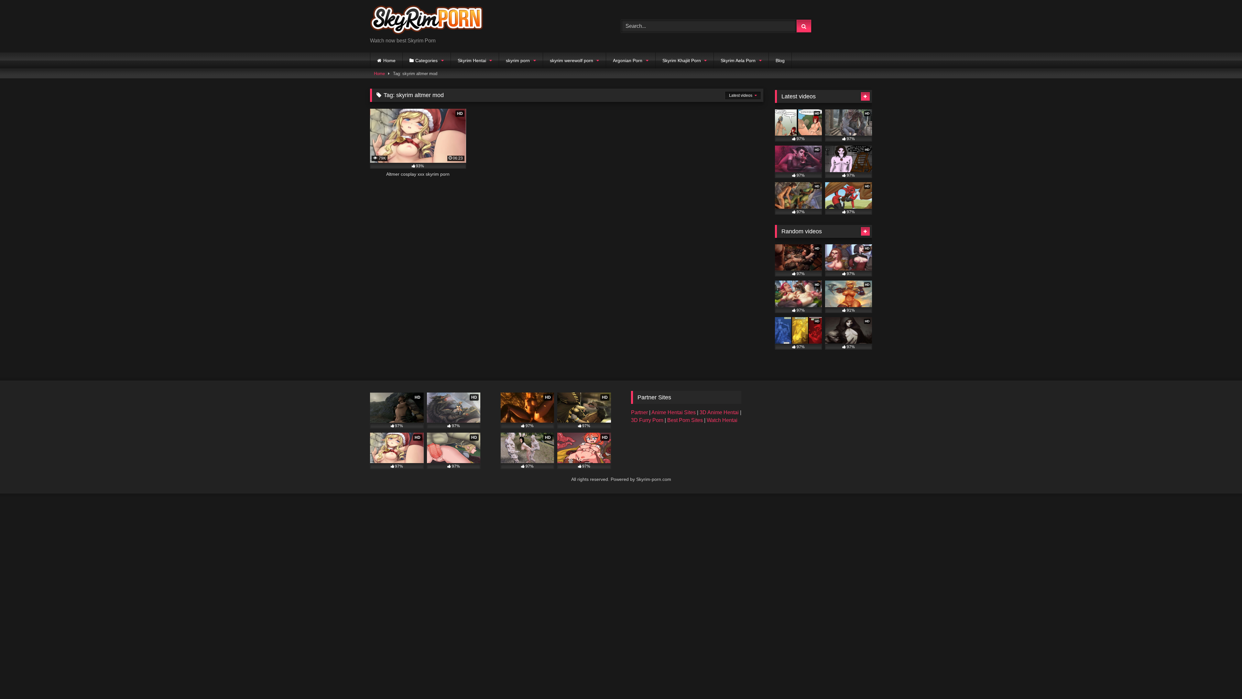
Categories (426, 60)
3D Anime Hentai (719, 412)
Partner (640, 412)
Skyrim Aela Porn (738, 60)
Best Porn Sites (685, 420)
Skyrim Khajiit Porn (681, 60)
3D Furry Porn (647, 420)
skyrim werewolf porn (571, 60)
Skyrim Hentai (472, 60)
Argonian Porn (627, 60)
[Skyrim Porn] (426, 21)
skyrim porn (518, 60)
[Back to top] (1222, 679)
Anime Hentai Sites (674, 412)
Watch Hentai (722, 420)
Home (389, 60)
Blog (780, 60)
